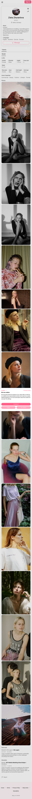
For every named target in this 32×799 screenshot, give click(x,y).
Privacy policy (27, 390)
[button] (4, 391)
